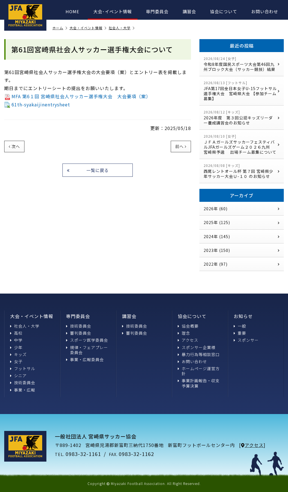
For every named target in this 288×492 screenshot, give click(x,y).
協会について (223, 11)
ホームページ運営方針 (201, 371)
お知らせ (243, 316)
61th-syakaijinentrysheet (41, 104)
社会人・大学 (119, 28)
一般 (242, 325)
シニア (20, 375)
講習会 (189, 11)
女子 (18, 361)
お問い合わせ (264, 11)
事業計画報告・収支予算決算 (201, 383)
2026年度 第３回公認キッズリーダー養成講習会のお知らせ (238, 117)
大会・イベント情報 (85, 28)
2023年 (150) (217, 250)
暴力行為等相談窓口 (201, 354)
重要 (242, 333)
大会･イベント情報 (112, 11)
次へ (16, 146)
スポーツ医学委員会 (89, 340)
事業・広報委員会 (87, 359)
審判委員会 (80, 333)
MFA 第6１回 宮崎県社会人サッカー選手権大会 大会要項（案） (81, 96)
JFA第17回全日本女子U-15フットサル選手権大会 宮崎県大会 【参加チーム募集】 (240, 90)
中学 (18, 340)
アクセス (190, 340)
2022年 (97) (216, 264)
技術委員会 (24, 382)
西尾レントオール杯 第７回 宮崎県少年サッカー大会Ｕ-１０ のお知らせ (238, 171)
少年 (18, 347)
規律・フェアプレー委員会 (89, 350)
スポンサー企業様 (198, 347)
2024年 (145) (217, 236)
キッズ (20, 354)
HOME (72, 11)
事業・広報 (24, 389)
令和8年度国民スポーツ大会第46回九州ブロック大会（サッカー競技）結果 (239, 64)
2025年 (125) (217, 222)
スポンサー (248, 340)
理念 (186, 333)
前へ (179, 146)
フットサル (24, 368)
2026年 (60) (216, 208)
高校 (18, 333)
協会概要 (190, 325)
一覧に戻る (97, 170)
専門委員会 (157, 11)
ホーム (57, 28)
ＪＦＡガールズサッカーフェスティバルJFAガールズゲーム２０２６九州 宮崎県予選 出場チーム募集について (240, 144)
